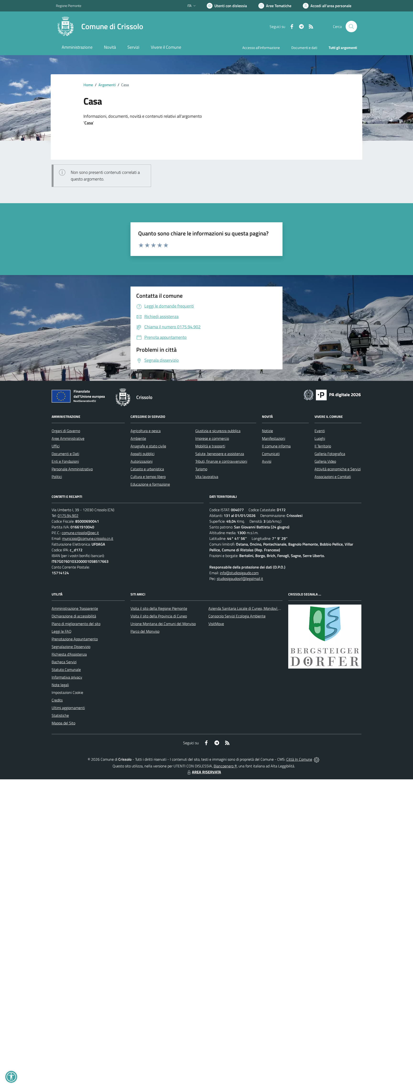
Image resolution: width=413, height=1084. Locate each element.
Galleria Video (325, 461)
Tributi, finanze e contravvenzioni (221, 461)
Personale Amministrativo (72, 469)
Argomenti (107, 85)
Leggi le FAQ (61, 631)
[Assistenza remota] (316, 759)
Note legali (60, 685)
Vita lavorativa (206, 476)
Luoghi (320, 438)
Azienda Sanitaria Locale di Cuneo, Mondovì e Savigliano (252, 608)
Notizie (267, 431)
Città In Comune (299, 759)
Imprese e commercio (212, 438)
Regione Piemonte (68, 5)
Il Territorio (323, 446)
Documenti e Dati (65, 454)
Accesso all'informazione (261, 47)
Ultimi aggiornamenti (68, 708)
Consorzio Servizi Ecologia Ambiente (237, 616)
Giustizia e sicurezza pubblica (217, 431)
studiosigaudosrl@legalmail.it (240, 578)
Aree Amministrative (68, 438)
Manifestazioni (273, 438)
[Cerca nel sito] (351, 26)
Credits (57, 700)
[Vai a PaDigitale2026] (332, 394)
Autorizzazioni (141, 461)
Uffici (56, 446)
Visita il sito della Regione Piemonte (158, 608)
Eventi (320, 431)
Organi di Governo (66, 431)
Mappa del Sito (63, 723)
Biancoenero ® (225, 766)
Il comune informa (276, 446)
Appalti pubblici (142, 454)
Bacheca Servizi (64, 662)
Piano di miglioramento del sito (76, 624)
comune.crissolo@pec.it (80, 533)
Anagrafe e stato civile (148, 446)
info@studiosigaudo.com (239, 573)
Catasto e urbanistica (147, 469)
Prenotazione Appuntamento (75, 639)
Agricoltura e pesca (145, 431)
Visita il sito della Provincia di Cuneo (158, 616)
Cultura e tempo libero (148, 476)
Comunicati (271, 454)
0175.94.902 (68, 515)
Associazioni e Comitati (333, 476)
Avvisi (266, 461)
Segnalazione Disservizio (71, 646)
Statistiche (60, 715)
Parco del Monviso (144, 631)
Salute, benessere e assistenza (219, 454)
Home (88, 85)
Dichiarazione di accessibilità (74, 616)
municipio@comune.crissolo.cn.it (87, 538)
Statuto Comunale (66, 669)
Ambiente (138, 438)
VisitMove (216, 624)
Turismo (201, 469)
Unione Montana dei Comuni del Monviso (163, 624)
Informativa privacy (67, 677)
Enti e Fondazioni (65, 461)
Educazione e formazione (150, 484)
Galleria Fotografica (330, 454)
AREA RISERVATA (206, 772)
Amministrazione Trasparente (75, 608)
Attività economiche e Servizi (338, 469)
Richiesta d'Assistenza (69, 654)
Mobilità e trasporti (210, 446)
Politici (57, 476)
